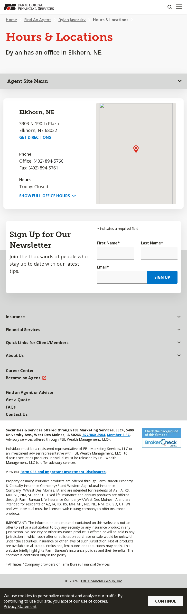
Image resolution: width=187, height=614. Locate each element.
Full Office (47, 195)
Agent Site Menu (27, 81)
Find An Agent (37, 19)
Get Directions (35, 137)
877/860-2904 (93, 434)
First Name (108, 243)
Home (11, 19)
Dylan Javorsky (72, 19)
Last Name (152, 243)
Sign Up (162, 277)
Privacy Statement (20, 606)
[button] (136, 149)
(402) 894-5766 (48, 161)
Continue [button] (165, 601)
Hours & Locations (110, 19)
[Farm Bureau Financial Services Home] (29, 7)
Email (103, 267)
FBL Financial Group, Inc (101, 580)
